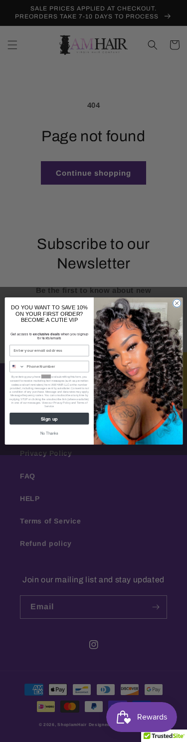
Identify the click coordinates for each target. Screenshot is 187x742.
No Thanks (49, 433)
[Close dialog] (177, 303)
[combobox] (16, 366)
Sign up (49, 418)
